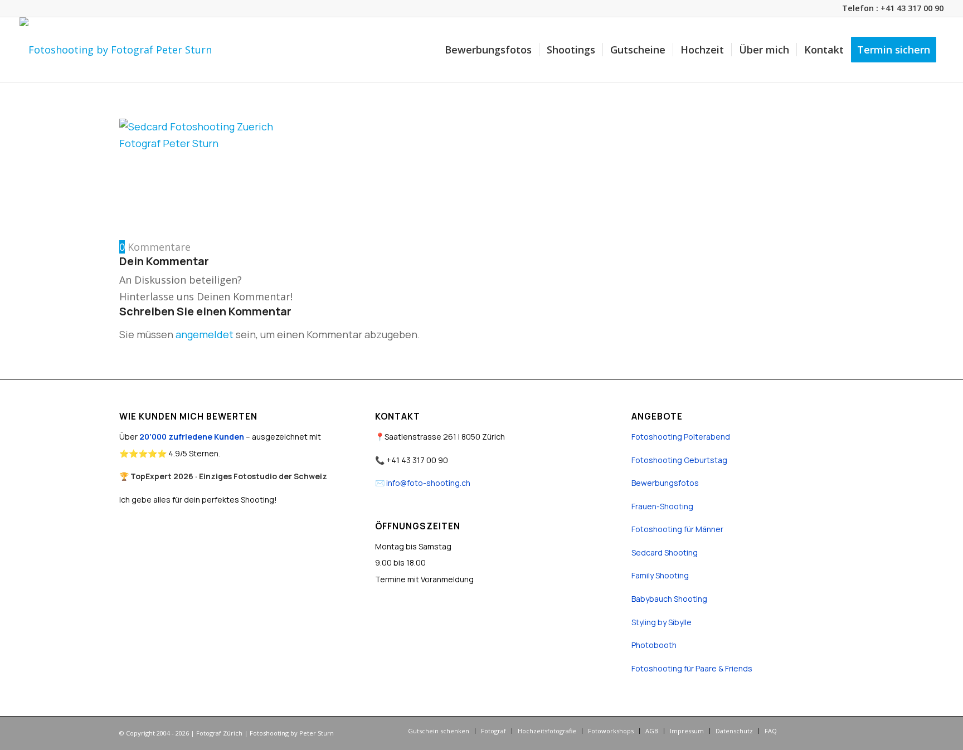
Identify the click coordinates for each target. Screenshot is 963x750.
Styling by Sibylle (661, 622)
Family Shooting (660, 575)
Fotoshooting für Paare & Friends (691, 668)
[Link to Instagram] (818, 730)
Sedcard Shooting (664, 552)
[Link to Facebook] (802, 730)
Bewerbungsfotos (665, 483)
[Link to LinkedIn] (835, 730)
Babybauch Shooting (669, 598)
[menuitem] (488, 49)
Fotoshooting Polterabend (680, 436)
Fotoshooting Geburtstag (679, 460)
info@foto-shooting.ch (428, 483)
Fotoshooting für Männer (677, 529)
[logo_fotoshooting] (116, 49)
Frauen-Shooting (662, 506)
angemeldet (205, 334)
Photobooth (654, 645)
